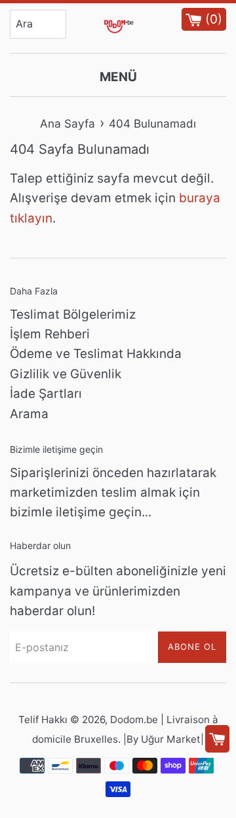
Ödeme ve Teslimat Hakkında (96, 353)
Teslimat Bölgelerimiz (73, 314)
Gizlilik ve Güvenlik (65, 374)
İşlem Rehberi (50, 334)
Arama (29, 413)
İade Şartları (46, 393)
